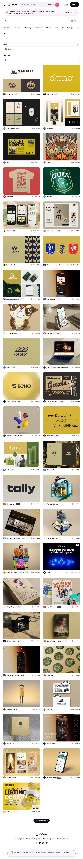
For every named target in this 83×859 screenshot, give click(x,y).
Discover (6, 28)
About (59, 839)
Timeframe (7, 55)
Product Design (67, 28)
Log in (74, 4)
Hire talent (29, 839)
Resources (76, 853)
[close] (75, 12)
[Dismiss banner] (74, 851)
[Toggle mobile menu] (5, 4)
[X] (36, 843)
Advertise (77, 572)
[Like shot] (32, 94)
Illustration (38, 28)
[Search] (57, 5)
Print (56, 28)
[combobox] (33, 4)
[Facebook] (40, 843)
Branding (28, 28)
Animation (17, 28)
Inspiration (38, 839)
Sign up (65, 5)
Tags (4, 33)
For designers (19, 839)
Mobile (48, 28)
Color (5, 44)
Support (65, 839)
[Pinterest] (47, 843)
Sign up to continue (42, 820)
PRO (16, 94)
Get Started (68, 12)
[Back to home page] (12, 4)
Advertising (47, 839)
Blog (53, 839)
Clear (78, 45)
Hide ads (69, 572)
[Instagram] (43, 843)
